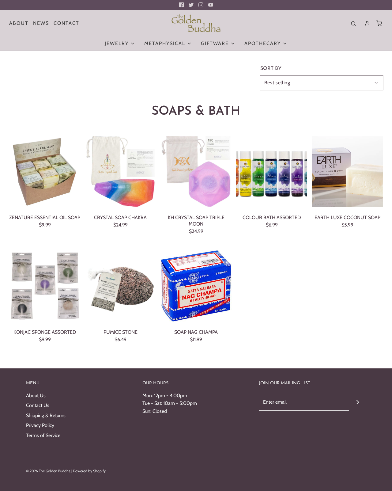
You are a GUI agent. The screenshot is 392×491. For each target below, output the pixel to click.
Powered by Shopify (89, 471)
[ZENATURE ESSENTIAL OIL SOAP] (44, 171)
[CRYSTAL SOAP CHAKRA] (120, 171)
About (18, 23)
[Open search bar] (353, 23)
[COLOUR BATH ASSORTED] (271, 171)
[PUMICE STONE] (120, 286)
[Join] (357, 402)
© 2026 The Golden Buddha (48, 471)
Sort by (270, 68)
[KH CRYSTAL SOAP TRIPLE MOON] (196, 171)
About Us (36, 395)
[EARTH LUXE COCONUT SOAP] (347, 171)
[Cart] (379, 23)
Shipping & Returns (46, 415)
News (41, 23)
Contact (66, 23)
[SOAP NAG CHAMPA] (196, 286)
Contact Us (37, 405)
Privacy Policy (40, 425)
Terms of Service (43, 435)
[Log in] (367, 23)
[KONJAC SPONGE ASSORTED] (44, 286)
